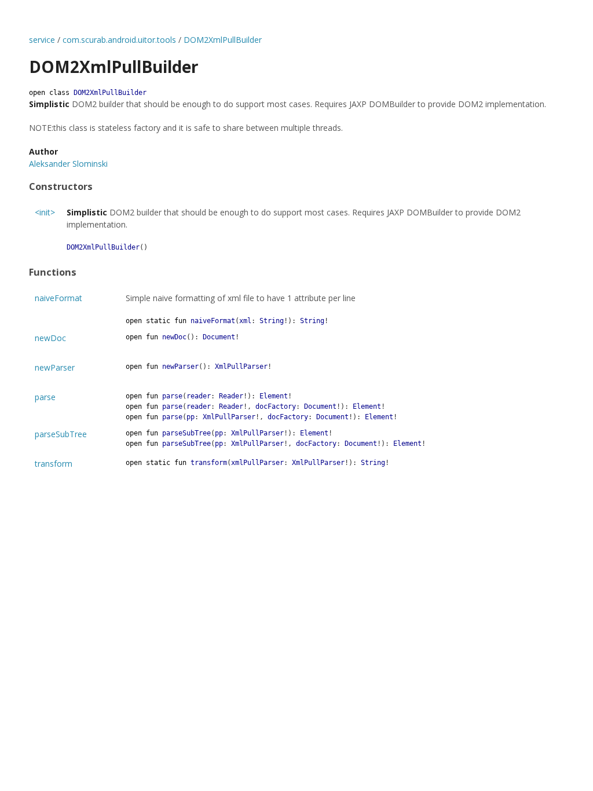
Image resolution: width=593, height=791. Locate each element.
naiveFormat (58, 297)
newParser (55, 367)
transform (53, 463)
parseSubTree (61, 434)
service (42, 39)
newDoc (50, 337)
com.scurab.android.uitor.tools (119, 39)
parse (45, 396)
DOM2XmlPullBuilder (223, 39)
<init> (45, 212)
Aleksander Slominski (68, 163)
